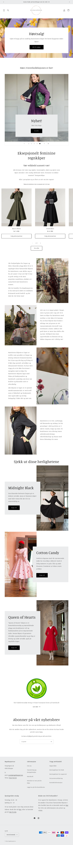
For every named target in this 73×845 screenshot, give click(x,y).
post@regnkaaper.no (15, 775)
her (20, 809)
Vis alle (36, 248)
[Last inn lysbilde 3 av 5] (34, 143)
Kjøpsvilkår (53, 766)
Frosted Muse (50, 228)
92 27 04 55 (13, 778)
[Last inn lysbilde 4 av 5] (37, 143)
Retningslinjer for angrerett (58, 774)
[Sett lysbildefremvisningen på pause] (49, 144)
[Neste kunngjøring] (69, 2)
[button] (4, 10)
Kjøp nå (14, 507)
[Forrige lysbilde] (24, 144)
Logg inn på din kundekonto (36, 787)
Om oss (29, 766)
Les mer (35, 707)
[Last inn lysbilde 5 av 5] (39, 143)
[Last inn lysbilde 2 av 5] (31, 143)
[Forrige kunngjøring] (4, 2)
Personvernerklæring (56, 778)
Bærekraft (30, 776)
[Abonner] (51, 741)
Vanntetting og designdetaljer (31, 771)
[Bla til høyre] (40, 243)
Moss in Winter (16, 228)
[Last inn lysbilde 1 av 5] (28, 143)
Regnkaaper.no (12, 841)
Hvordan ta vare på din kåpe (34, 782)
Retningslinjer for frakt (56, 770)
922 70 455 (12, 812)
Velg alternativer (16, 236)
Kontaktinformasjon (55, 782)
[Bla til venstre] (32, 243)
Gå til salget (36, 47)
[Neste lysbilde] (44, 144)
